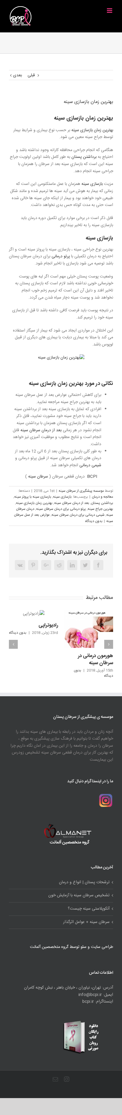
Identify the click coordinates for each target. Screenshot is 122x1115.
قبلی (31, 75)
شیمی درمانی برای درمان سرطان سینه (78, 515)
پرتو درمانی (61, 256)
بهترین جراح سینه (100, 509)
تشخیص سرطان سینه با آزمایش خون (79, 895)
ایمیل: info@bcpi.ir (95, 995)
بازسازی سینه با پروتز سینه (32, 497)
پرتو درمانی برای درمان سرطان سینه (61, 509)
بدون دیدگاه (93, 521)
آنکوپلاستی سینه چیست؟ (89, 908)
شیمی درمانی (90, 465)
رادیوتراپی (48, 625)
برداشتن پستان (84, 157)
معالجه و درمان (102, 497)
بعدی (17, 75)
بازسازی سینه (92, 184)
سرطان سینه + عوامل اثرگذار (86, 922)
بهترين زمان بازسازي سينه (34, 503)
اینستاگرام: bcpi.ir (97, 1001)
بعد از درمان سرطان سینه (41, 430)
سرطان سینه (38, 476)
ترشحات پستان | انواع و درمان (84, 882)
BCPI (92, 476)
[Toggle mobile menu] (110, 10)
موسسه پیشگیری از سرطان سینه (81, 491)
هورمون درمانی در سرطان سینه (95, 659)
